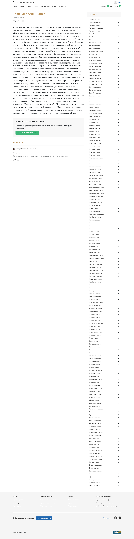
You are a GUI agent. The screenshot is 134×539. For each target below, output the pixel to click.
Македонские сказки (95, 261)
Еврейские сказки (95, 140)
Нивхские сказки (94, 300)
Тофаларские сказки (95, 379)
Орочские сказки (94, 317)
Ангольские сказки (95, 57)
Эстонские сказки (94, 474)
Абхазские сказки (95, 22)
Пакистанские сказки (96, 323)
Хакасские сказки (94, 418)
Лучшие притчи (17, 503)
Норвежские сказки (95, 308)
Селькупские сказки (95, 347)
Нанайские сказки (95, 282)
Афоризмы (62, 6)
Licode (16, 532)
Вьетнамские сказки (95, 114)
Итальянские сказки (95, 173)
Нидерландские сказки (96, 303)
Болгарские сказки (95, 90)
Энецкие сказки (94, 468)
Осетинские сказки (95, 320)
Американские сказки (96, 52)
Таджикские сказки (95, 365)
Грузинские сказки (95, 122)
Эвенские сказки (94, 462)
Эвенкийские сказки (95, 459)
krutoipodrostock (21, 149)
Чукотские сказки (94, 444)
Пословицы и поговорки (48, 6)
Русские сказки (94, 338)
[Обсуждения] (18, 21)
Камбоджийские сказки (96, 187)
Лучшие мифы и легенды (48, 503)
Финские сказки (94, 412)
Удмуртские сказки (95, 391)
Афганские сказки (95, 66)
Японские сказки (94, 486)
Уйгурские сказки (94, 400)
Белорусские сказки (95, 84)
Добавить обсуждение (27, 133)
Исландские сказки (95, 167)
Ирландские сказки (95, 164)
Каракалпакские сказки (96, 193)
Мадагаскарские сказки (96, 258)
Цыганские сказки (95, 427)
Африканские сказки (95, 69)
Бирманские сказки (95, 87)
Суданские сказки (95, 362)
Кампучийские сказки (96, 190)
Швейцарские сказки (96, 450)
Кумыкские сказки (95, 232)
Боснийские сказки (95, 93)
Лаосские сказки (94, 243)
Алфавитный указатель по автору (106, 506)
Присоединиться (44, 518)
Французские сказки (95, 415)
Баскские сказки (94, 75)
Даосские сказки (94, 125)
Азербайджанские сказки (97, 37)
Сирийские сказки (95, 353)
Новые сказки (72, 506)
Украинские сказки (95, 403)
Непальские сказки (95, 297)
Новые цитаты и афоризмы (104, 503)
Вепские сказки (94, 108)
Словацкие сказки (95, 356)
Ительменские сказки (96, 176)
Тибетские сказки (94, 376)
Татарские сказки (94, 373)
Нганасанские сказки (96, 285)
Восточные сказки (95, 111)
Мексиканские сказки (96, 270)
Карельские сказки (95, 199)
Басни (36, 6)
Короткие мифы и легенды (49, 500)
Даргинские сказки (95, 128)
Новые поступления (46, 506)
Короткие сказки (73, 500)
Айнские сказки (94, 40)
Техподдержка (107, 518)
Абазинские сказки (95, 19)
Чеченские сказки (95, 435)
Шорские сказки (94, 453)
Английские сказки (95, 55)
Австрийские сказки (95, 31)
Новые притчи (17, 506)
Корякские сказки (94, 220)
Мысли (103, 6)
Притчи (15, 6)
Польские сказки (94, 329)
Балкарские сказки (95, 72)
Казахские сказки (94, 181)
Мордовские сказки (95, 279)
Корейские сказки (95, 217)
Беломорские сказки (95, 81)
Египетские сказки (95, 143)
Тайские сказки (94, 368)
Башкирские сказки (95, 78)
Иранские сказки (94, 161)
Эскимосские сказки (95, 471)
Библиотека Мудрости (25, 2)
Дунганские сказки (95, 137)
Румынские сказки (95, 335)
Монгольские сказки (95, 276)
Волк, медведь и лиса (21, 153)
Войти (119, 2)
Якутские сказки (94, 483)
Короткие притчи (18, 500)
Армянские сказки (95, 60)
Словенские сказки (95, 359)
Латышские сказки (95, 246)
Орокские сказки (94, 314)
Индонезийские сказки (96, 158)
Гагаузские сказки (95, 117)
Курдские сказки (94, 235)
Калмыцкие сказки (95, 184)
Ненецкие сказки (94, 294)
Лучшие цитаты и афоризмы (105, 500)
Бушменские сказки (95, 102)
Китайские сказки (94, 211)
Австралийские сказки (96, 28)
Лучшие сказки (73, 503)
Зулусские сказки (94, 146)
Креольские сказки (95, 223)
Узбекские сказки (94, 397)
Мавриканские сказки (96, 255)
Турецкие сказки (94, 385)
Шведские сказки (94, 447)
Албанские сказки (95, 43)
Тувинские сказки (94, 382)
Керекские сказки (95, 205)
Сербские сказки (94, 350)
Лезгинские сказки (95, 249)
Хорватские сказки (95, 424)
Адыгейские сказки (95, 34)
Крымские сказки (94, 226)
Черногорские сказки (96, 432)
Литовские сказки (94, 252)
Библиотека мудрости (23, 518)
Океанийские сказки (95, 311)
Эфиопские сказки (95, 477)
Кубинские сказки (95, 229)
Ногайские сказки (95, 306)
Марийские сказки (95, 267)
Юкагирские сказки (95, 480)
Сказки (29, 6)
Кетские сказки (94, 208)
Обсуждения (114, 6)
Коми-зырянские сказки (96, 214)
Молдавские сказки (95, 273)
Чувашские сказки (95, 441)
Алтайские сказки (94, 49)
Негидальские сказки (96, 288)
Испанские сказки (95, 170)
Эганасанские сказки (96, 465)
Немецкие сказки (94, 291)
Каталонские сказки (95, 202)
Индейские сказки (95, 152)
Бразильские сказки (95, 96)
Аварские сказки (18, 18)
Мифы (22, 6)
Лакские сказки (94, 241)
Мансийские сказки (95, 264)
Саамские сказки (94, 341)
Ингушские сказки (95, 149)
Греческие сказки (94, 119)
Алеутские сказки (94, 46)
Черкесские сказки (95, 430)
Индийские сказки (95, 155)
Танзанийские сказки (96, 370)
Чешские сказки (94, 438)
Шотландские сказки (95, 456)
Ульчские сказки (94, 406)
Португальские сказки (96, 332)
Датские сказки (94, 131)
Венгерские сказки (95, 105)
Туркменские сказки (95, 388)
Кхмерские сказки (95, 238)
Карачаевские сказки (96, 196)
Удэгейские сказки (95, 394)
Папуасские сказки (95, 326)
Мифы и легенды (46, 496)
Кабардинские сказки (96, 179)
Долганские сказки (95, 134)
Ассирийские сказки (95, 63)
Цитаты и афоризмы (103, 496)
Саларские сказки (95, 344)
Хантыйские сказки (95, 421)
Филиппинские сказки (96, 409)
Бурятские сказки (94, 99)
